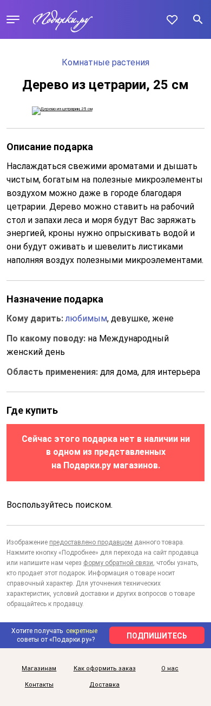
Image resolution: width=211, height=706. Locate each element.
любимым (86, 318)
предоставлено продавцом (91, 542)
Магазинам (39, 668)
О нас (170, 668)
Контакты (39, 685)
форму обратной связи (118, 563)
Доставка (104, 685)
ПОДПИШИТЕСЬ (157, 635)
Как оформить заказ (105, 668)
